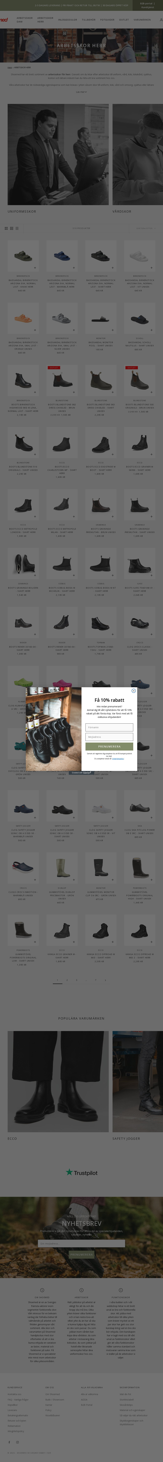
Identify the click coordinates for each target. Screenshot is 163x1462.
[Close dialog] (134, 691)
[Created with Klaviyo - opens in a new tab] (81, 773)
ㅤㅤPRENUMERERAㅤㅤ (109, 746)
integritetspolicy (118, 759)
